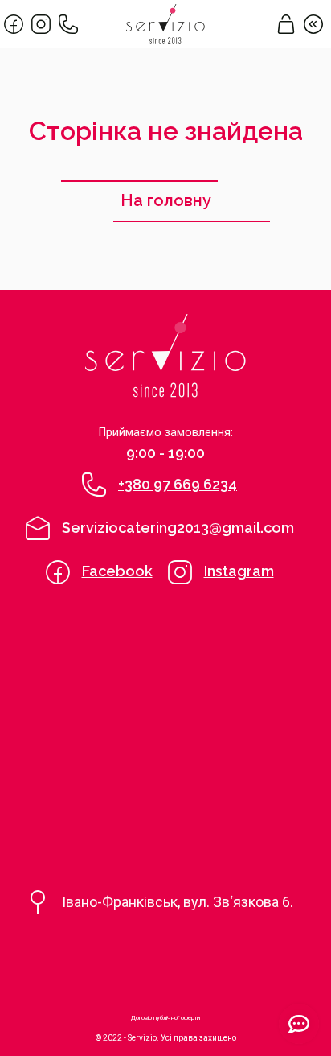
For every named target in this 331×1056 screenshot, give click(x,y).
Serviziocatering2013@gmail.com (178, 527)
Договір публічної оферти (165, 1017)
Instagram (239, 571)
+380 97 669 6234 (177, 484)
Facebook (117, 571)
